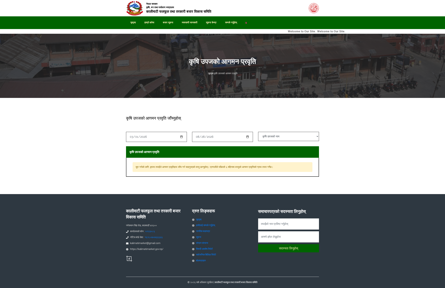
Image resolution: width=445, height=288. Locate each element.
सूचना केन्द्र (211, 22)
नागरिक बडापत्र (203, 231)
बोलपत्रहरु (201, 260)
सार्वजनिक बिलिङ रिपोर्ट (206, 254)
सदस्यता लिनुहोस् (288, 248)
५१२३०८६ (150, 231)
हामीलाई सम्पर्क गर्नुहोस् (205, 225)
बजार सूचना (168, 22)
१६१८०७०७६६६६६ (154, 237)
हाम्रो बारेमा (149, 22)
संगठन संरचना (202, 243)
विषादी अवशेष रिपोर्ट (204, 248)
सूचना (198, 237)
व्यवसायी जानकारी (189, 22)
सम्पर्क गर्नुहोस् (231, 22)
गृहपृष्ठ (133, 22)
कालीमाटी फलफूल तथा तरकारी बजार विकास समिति (236, 282)
